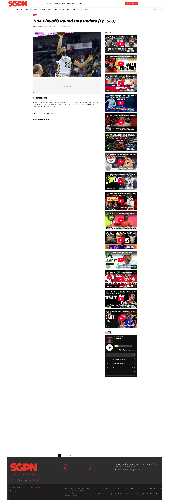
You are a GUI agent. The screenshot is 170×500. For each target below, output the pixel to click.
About (65, 464)
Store (91, 468)
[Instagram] (153, 9)
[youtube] (22, 480)
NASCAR (42, 9)
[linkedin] (26, 480)
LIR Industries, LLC (33, 487)
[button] (160, 4)
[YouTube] (158, 9)
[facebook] (11, 480)
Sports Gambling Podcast (47, 26)
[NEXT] (75, 455)
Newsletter (93, 470)
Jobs (64, 468)
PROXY (68, 4)
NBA (35, 15)
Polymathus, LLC (29, 491)
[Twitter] (150, 9)
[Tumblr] (45, 113)
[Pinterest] (41, 113)
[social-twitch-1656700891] (30, 480)
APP (56, 4)
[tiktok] (37, 480)
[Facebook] (34, 113)
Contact (91, 464)
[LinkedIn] (48, 113)
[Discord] (161, 9)
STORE (74, 4)
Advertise (66, 466)
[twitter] (15, 480)
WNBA (50, 9)
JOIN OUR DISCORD (131, 4)
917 (71, 455)
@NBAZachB (52, 106)
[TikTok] (155, 9)
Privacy (65, 470)
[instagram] (19, 480)
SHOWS (49, 4)
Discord (91, 466)
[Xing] (55, 113)
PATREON (62, 4)
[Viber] (52, 113)
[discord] (34, 480)
